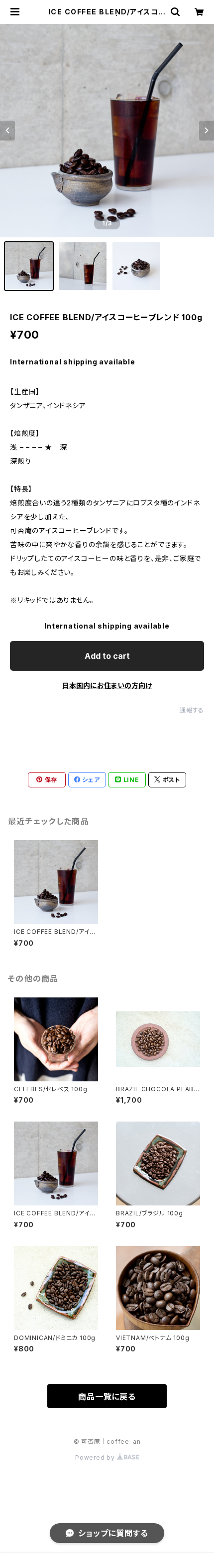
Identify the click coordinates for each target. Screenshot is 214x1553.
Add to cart (107, 656)
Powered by (96, 1457)
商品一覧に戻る (107, 1397)
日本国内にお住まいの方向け (107, 685)
